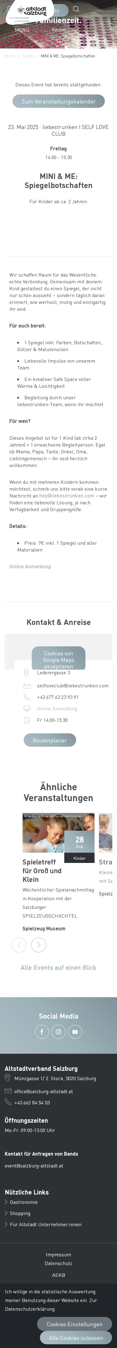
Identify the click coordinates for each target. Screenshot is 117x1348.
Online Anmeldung (30, 566)
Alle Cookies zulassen (76, 1337)
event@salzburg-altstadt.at (34, 1165)
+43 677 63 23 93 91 (58, 697)
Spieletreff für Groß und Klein (41, 870)
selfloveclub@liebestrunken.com (73, 685)
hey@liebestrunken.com (66, 495)
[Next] (38, 945)
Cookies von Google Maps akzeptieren (59, 659)
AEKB (58, 1275)
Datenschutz (58, 1263)
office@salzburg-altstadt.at (43, 1091)
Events (28, 55)
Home (10, 55)
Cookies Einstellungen (74, 1323)
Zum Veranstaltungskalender (59, 101)
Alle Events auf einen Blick (58, 967)
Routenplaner (50, 740)
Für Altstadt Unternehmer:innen (45, 1224)
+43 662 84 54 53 (32, 1102)
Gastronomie (24, 1202)
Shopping (20, 1213)
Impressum (58, 1254)
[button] (78, 9)
